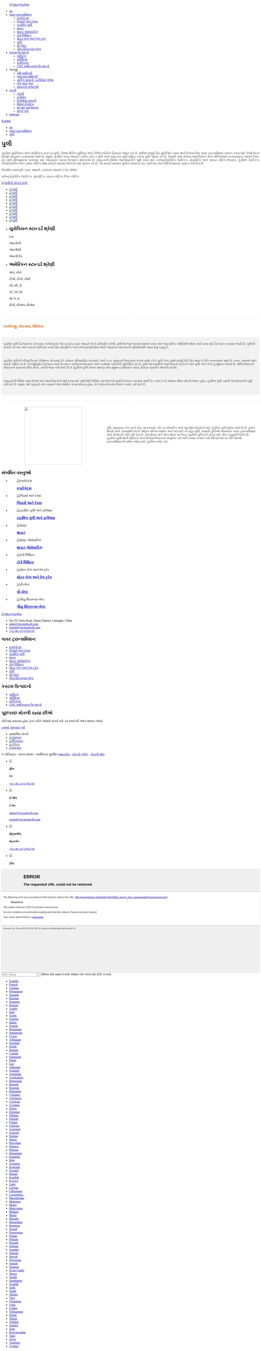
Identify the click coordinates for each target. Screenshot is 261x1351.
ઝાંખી (20, 93)
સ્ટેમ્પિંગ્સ (22, 62)
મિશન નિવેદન (25, 104)
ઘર (11, 11)
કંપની (12, 90)
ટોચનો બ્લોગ (80, 754)
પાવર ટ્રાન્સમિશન (20, 14)
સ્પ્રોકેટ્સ (23, 18)
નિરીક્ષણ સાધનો (26, 100)
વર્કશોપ (21, 97)
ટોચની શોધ (98, 754)
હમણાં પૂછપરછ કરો (13, 727)
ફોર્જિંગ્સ (22, 59)
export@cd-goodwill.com (24, 627)
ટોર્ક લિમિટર (24, 35)
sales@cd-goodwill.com (23, 624)
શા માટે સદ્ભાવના (27, 107)
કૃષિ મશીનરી (24, 73)
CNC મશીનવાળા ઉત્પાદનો (33, 66)
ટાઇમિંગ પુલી (24, 25)
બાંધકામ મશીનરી (27, 76)
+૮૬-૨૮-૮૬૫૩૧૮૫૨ (21, 631)
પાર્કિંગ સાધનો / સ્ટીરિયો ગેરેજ (35, 80)
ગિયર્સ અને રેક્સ (27, 21)
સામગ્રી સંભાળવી (28, 87)
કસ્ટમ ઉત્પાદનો (19, 52)
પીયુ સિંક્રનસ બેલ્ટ (29, 49)
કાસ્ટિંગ (21, 56)
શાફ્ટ (20, 28)
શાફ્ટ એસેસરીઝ (27, 31)
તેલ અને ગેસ (25, 83)
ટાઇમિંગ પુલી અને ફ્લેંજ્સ (36, 518)
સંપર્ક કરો (22, 111)
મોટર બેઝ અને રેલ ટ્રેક (31, 38)
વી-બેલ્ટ (22, 45)
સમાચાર (14, 114)
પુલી (19, 42)
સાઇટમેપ (64, 754)
